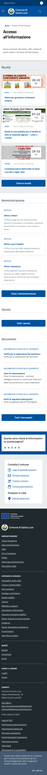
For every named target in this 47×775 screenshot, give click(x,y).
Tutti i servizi (23, 323)
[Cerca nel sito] (40, 11)
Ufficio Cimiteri (10, 215)
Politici (4, 557)
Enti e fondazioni (9, 553)
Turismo (5, 601)
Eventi (4, 677)
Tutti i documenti (23, 417)
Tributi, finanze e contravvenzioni (16, 618)
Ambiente (6, 622)
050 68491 (6, 702)
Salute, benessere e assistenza (15, 627)
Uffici (4, 549)
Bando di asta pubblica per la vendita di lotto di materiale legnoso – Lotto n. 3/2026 (23, 134)
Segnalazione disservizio (12, 728)
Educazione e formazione (12, 610)
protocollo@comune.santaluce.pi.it (16, 709)
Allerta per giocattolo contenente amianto (20, 99)
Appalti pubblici (8, 597)
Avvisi (7, 92)
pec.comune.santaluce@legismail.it (17, 706)
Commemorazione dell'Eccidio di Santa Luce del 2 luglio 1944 (22, 170)
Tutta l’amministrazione (23, 293)
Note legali (6, 745)
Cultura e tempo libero (11, 584)
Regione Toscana (9, 3)
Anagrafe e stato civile (11, 580)
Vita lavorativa (8, 589)
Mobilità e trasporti (10, 606)
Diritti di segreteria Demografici (18, 399)
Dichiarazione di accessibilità (14, 749)
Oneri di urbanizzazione (14, 373)
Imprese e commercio (11, 593)
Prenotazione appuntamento (14, 724)
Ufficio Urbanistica (12, 266)
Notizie (7, 164)
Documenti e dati (9, 566)
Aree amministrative (10, 545)
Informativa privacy (10, 741)
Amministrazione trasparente (14, 737)
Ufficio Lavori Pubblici (14, 244)
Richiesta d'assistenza (11, 733)
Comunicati (6, 654)
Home (7, 25)
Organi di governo (9, 540)
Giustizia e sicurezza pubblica (14, 614)
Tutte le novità (23, 183)
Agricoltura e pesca (10, 635)
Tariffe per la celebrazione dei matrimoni (22, 354)
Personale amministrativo (13, 561)
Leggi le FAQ (7, 720)
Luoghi (4, 673)
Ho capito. (37, 771)
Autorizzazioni (8, 631)
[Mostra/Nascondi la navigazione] (3, 11)
